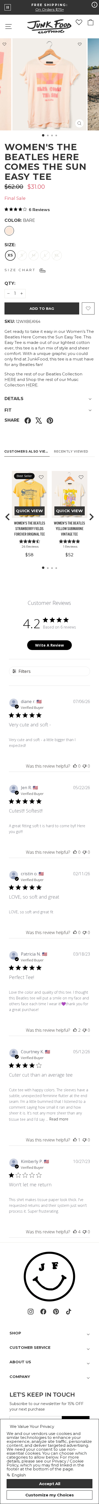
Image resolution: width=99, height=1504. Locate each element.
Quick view (29, 510)
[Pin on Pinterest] (50, 420)
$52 (69, 554)
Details (13, 398)
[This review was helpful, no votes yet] (75, 766)
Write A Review (49, 645)
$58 (29, 554)
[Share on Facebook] (28, 420)
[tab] (43, 568)
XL (56, 255)
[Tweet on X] (39, 420)
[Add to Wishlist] (80, 45)
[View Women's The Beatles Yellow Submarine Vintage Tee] (69, 494)
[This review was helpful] (75, 1030)
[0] (79, 22)
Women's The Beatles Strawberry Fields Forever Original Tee (29, 529)
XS (10, 255)
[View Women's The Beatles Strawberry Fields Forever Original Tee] (30, 494)
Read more (58, 1119)
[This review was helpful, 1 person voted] (75, 1140)
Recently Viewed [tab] (71, 451)
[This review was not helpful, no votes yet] (84, 766)
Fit (8, 410)
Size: (10, 244)
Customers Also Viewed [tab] (27, 451)
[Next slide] (91, 517)
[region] (49, 517)
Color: (19, 220)
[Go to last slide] (8, 517)
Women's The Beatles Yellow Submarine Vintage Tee (69, 529)
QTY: (22, 283)
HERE (10, 379)
